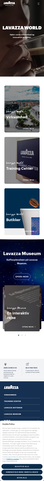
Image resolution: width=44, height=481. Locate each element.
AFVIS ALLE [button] (22, 478)
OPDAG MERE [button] (22, 277)
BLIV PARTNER (31, 368)
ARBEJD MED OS (10, 368)
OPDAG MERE (29, 128)
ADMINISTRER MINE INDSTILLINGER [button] (22, 472)
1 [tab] (18, 335)
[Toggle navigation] (38, 3)
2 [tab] (22, 335)
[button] (22, 420)
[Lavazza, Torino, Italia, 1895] (9, 3)
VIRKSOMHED (10, 395)
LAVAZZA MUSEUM (12, 414)
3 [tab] (25, 335)
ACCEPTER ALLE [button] (22, 466)
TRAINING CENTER (12, 401)
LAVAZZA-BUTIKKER (13, 407)
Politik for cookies (13, 459)
